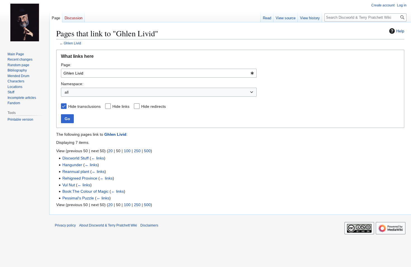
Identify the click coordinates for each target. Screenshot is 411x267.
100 (127, 151)
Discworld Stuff (75, 158)
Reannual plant (75, 171)
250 (137, 151)
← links (97, 158)
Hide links (120, 106)
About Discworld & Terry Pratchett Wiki (108, 225)
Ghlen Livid (72, 43)
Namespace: (72, 84)
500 (147, 151)
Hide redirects (153, 106)
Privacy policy (65, 225)
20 (110, 151)
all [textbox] (66, 92)
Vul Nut (68, 185)
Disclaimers (149, 225)
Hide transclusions (84, 106)
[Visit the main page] (24, 22)
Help (400, 31)
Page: (66, 65)
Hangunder (72, 165)
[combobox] (159, 73)
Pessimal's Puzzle (78, 198)
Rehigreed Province (79, 178)
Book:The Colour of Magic (85, 191)
